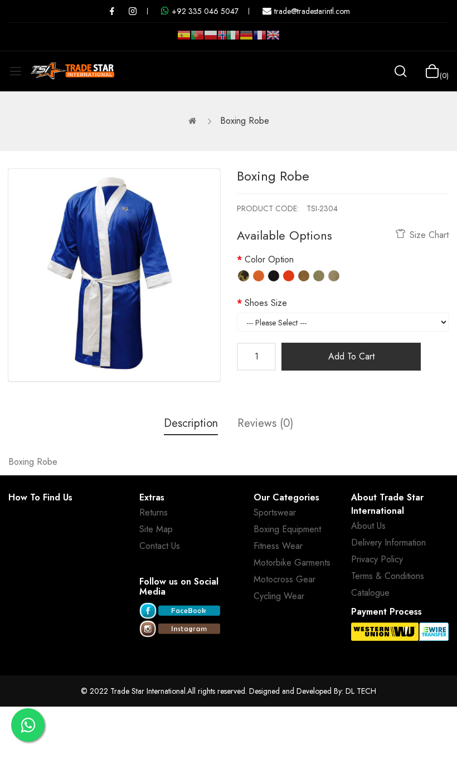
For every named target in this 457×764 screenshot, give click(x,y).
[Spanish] (184, 39)
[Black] (273, 275)
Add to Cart (351, 356)
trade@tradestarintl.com (312, 11)
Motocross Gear (284, 579)
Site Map (156, 529)
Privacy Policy (377, 559)
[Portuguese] (197, 39)
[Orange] (258, 275)
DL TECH (361, 691)
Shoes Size (266, 302)
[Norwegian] (221, 37)
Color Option (269, 259)
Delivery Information (388, 542)
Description (191, 423)
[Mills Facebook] (112, 11)
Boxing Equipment (287, 529)
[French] (259, 39)
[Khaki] (333, 275)
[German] (246, 39)
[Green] (318, 275)
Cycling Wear (279, 596)
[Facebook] (179, 611)
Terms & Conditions (387, 576)
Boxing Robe (244, 120)
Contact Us (159, 545)
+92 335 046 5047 (205, 11)
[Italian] (233, 39)
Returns (153, 512)
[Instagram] (179, 629)
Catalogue (370, 592)
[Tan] (303, 275)
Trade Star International (148, 691)
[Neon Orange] (288, 275)
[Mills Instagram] (132, 11)
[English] (273, 39)
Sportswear (275, 512)
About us (368, 525)
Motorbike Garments (292, 562)
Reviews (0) (265, 423)
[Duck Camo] (243, 275)
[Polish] (210, 39)
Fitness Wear (278, 545)
